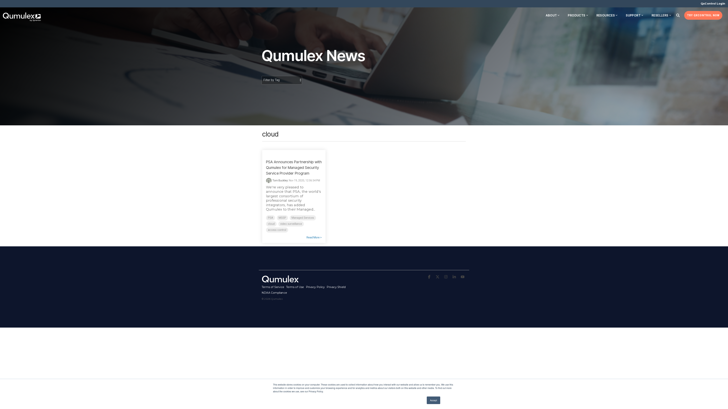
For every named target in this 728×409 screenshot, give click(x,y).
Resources (605, 15)
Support (633, 15)
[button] (429, 277)
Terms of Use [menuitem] (295, 287)
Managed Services (303, 217)
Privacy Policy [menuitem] (315, 287)
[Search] (677, 15)
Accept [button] (433, 400)
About (551, 15)
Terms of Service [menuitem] (273, 287)
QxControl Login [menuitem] (713, 3)
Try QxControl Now (703, 15)
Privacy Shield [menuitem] (336, 287)
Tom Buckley (280, 180)
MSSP (282, 217)
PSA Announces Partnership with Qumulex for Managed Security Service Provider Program (294, 168)
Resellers (660, 15)
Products (576, 15)
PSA (270, 217)
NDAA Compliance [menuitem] (274, 292)
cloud (271, 224)
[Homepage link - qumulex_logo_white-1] (281, 281)
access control (277, 230)
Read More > (314, 237)
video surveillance (291, 224)
